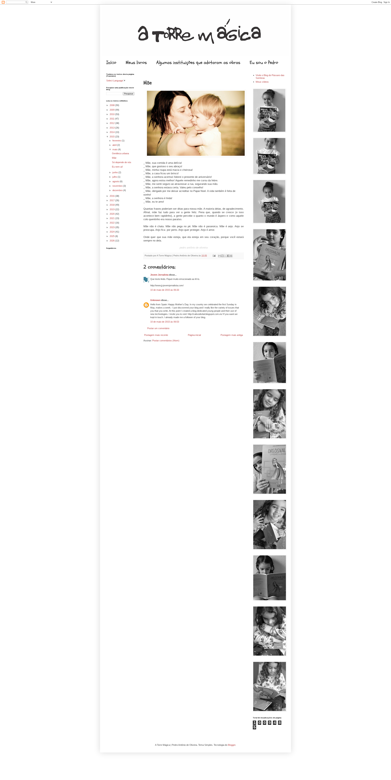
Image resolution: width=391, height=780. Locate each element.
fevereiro (117, 140)
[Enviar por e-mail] (219, 255)
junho (115, 172)
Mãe (114, 158)
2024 (112, 231)
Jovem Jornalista (159, 274)
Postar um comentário (158, 328)
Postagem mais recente (156, 335)
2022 (112, 222)
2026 (112, 240)
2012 (112, 123)
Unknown (155, 300)
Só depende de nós (121, 162)
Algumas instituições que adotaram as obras (198, 62)
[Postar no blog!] (222, 255)
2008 (112, 105)
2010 (112, 114)
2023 (112, 227)
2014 (112, 132)
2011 (112, 118)
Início (111, 62)
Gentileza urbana (120, 153)
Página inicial (194, 335)
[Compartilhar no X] (225, 255)
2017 (112, 200)
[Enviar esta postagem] (214, 255)
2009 (112, 109)
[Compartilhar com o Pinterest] (231, 255)
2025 (112, 236)
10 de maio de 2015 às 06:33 (164, 290)
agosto (116, 181)
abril (114, 145)
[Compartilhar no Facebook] (228, 255)
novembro (117, 186)
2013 (112, 127)
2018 (112, 204)
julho (115, 176)
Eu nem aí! (117, 166)
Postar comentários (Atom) (165, 340)
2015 (112, 136)
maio (115, 149)
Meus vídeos (262, 81)
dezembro (117, 190)
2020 (112, 214)
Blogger (231, 745)
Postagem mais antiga (232, 335)
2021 (112, 218)
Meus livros (136, 62)
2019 (112, 209)
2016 (112, 196)
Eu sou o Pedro (264, 62)
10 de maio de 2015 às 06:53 (164, 321)
